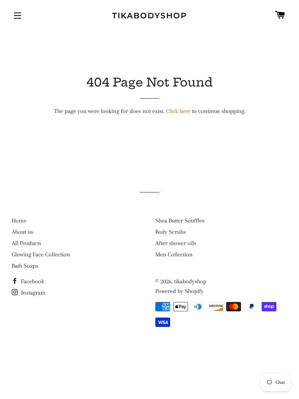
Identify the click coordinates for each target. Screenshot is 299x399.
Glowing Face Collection (41, 254)
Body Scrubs (170, 231)
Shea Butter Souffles (179, 220)
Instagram (32, 292)
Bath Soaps (25, 265)
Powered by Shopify (179, 291)
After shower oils (175, 243)
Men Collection (174, 254)
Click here (178, 111)
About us (22, 231)
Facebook (31, 281)
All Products (26, 243)
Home (19, 220)
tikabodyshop (149, 15)
